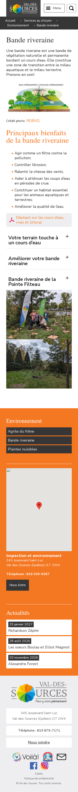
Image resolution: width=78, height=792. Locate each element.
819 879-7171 (48, 730)
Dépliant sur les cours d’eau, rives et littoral (40, 220)
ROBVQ (33, 120)
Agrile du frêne (21, 431)
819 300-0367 (38, 574)
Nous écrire (17, 585)
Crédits (39, 773)
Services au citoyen (38, 20)
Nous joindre (39, 742)
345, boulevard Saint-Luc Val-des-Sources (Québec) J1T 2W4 (33, 562)
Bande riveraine (21, 440)
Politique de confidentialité (39, 778)
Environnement (18, 25)
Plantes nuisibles (22, 449)
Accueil (10, 20)
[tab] (39, 238)
